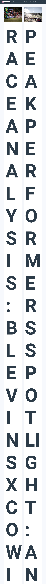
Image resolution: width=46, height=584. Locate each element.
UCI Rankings (27, 1)
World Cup (32, 1)
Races (14, 1)
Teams (22, 1)
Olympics (40, 1)
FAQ (43, 1)
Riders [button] (18, 1)
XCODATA (6, 5)
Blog (36, 1)
